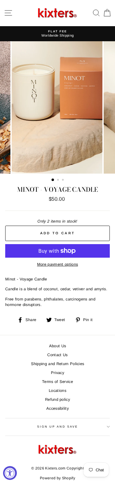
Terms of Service (57, 381)
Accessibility (57, 408)
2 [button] (58, 180)
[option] (57, 33)
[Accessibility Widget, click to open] (10, 473)
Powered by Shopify (57, 478)
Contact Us (57, 354)
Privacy (57, 372)
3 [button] (63, 180)
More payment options (57, 264)
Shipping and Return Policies (57, 363)
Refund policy (57, 399)
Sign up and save (57, 426)
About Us (57, 346)
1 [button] (53, 180)
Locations (57, 390)
